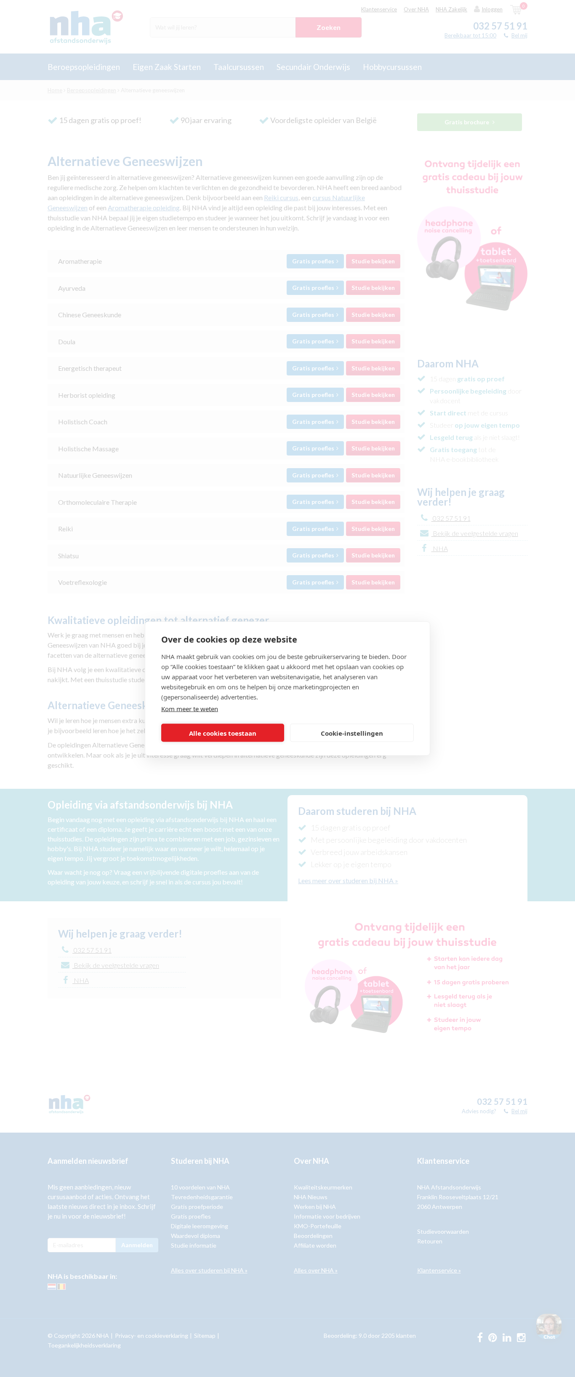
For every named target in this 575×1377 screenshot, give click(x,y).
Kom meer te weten (189, 709)
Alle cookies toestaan (222, 733)
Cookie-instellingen (352, 733)
